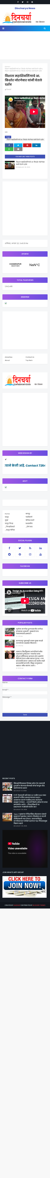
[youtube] (40, 554)
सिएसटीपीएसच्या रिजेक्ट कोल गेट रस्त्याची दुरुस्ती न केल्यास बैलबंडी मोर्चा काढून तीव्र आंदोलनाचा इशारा (29, 785)
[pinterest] (32, 2)
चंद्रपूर (25, 265)
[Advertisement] (25, 46)
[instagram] (27, 2)
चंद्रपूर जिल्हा (9, 523)
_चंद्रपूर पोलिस (10, 530)
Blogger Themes (39, 905)
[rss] (30, 548)
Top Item (29, 360)
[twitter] (22, 2)
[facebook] (18, 2)
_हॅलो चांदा (29, 527)
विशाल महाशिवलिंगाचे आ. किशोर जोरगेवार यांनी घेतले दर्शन (23, 69)
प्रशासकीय (29, 523)
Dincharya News (25, 8)
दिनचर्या (8, 90)
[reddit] (9, 554)
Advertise (8, 357)
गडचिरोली (29, 517)
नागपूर (28, 514)
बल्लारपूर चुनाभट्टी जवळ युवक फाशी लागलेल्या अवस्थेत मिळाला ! (29, 642)
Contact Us (30, 357)
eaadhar (17, 905)
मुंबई (6, 520)
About (7, 360)
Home (7, 67)
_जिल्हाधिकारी (10, 527)
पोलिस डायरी (30, 520)
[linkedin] (40, 548)
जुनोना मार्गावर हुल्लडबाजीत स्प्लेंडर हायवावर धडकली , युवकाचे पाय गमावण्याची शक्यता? (29, 631)
